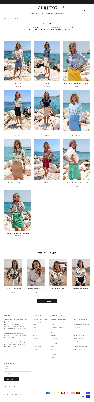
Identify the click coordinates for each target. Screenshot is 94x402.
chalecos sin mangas (56, 352)
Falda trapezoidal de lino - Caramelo (18, 182)
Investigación (77, 327)
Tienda (11, 18)
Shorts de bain (54, 343)
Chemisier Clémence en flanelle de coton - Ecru (35, 289)
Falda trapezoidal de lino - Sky (76, 133)
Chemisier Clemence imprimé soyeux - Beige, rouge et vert (13, 289)
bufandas (35, 349)
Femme (41, 253)
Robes (34, 324)
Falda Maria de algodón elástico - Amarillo (76, 83)
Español (80, 7)
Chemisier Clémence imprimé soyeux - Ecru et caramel (58, 289)
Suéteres (53, 335)
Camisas (53, 332)
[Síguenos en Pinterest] (15, 386)
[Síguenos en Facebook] (5, 386)
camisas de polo (55, 338)
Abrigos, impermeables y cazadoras (60, 322)
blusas (34, 327)
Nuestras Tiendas (59, 13)
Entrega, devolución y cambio (81, 346)
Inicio (5, 18)
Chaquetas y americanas (57, 327)
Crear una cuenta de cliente (80, 319)
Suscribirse (11, 379)
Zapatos (53, 346)
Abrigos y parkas (37, 346)
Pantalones (35, 332)
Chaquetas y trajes (37, 322)
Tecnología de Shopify (21, 394)
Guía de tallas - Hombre (79, 338)
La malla (35, 343)
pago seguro (77, 341)
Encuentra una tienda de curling (81, 324)
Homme (52, 253)
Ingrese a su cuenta (78, 322)
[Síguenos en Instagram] (10, 386)
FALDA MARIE (47, 83)
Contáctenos (77, 330)
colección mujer (34, 13)
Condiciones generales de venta (82, 343)
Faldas (17, 18)
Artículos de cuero (37, 352)
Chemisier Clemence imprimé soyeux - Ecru (80, 289)
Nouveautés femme (47, 301)
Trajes (52, 324)
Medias (53, 357)
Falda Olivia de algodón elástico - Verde (18, 233)
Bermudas (35, 335)
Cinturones (35, 338)
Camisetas (35, 330)
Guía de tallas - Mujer (79, 335)
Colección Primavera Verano (40, 319)
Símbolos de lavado (78, 332)
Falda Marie (18, 83)
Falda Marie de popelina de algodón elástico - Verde (76, 183)
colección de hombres (47, 13)
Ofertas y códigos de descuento (81, 349)
